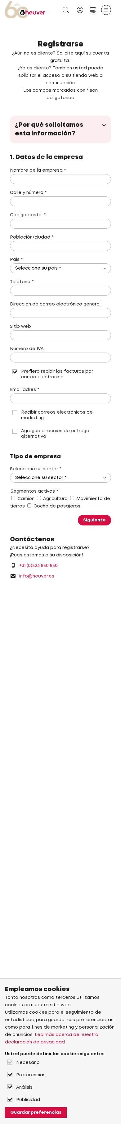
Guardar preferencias (35, 1112)
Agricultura (55, 499)
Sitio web (20, 326)
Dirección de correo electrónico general (55, 304)
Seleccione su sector (35, 469)
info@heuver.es (36, 576)
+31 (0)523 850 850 (38, 566)
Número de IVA (27, 349)
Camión (25, 499)
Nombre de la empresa (38, 170)
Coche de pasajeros (57, 506)
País (16, 259)
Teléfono (22, 282)
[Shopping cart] (92, 10)
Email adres (24, 390)
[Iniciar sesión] (80, 10)
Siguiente (94, 520)
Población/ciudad (31, 237)
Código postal (28, 215)
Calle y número (28, 193)
